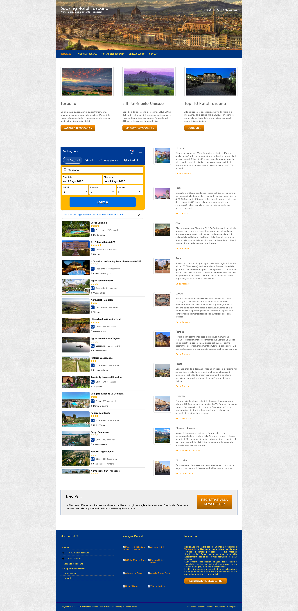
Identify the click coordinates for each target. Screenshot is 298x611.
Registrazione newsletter (206, 581)
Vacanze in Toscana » (78, 128)
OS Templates (231, 607)
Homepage (66, 54)
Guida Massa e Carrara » (188, 450)
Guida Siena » (183, 248)
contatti (207, 10)
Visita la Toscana (87, 54)
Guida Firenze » (183, 173)
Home (67, 547)
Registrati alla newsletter (214, 502)
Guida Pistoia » (183, 354)
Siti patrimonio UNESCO (75, 568)
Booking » (194, 128)
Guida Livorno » (183, 418)
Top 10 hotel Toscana (112, 54)
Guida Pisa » (182, 213)
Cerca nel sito (136, 54)
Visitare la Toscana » (140, 128)
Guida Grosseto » (184, 473)
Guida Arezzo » (183, 283)
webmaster (191, 607)
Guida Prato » (182, 386)
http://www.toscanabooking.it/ (112, 607)
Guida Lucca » (183, 322)
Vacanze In (190, 549)
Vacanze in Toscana (73, 563)
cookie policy (131, 607)
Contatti (153, 54)
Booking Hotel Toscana (84, 8)
